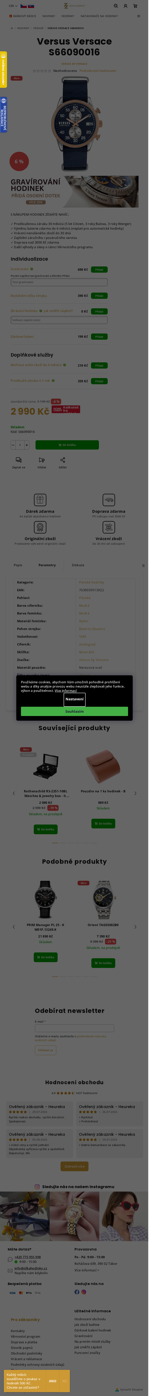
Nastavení (75, 699)
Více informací (66, 691)
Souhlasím (74, 711)
